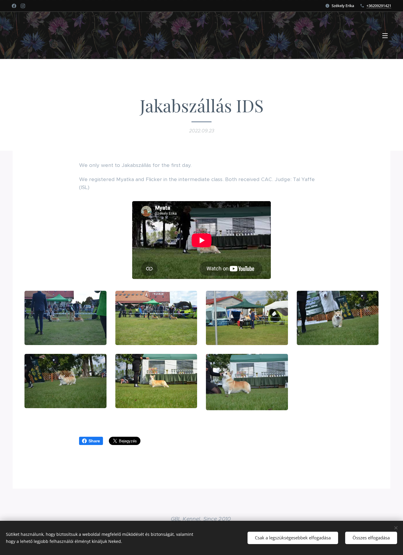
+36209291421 (378, 5)
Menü (386, 35)
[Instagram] (23, 6)
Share (94, 441)
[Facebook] (14, 6)
